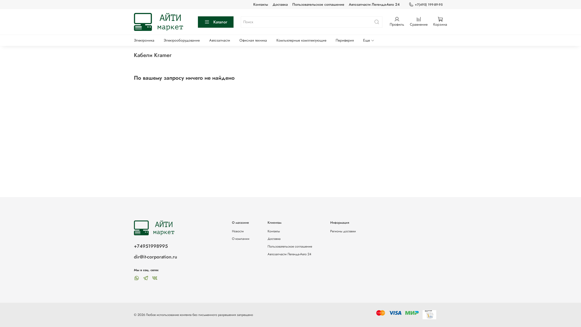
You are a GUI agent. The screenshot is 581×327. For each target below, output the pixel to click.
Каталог (220, 22)
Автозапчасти (219, 40)
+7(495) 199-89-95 (429, 4)
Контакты (260, 4)
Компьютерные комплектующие (301, 40)
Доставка (280, 4)
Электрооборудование (182, 40)
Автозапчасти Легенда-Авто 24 (374, 4)
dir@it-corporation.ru (155, 256)
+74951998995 (151, 246)
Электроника (144, 40)
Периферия (345, 40)
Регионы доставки (343, 231)
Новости (238, 231)
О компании (240, 238)
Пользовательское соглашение (318, 4)
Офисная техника (253, 40)
